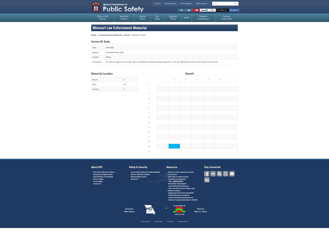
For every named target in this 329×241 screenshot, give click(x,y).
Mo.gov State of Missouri (149, 210)
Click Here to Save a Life (179, 210)
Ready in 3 (135, 179)
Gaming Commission (226, 17)
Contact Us (97, 184)
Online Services (201, 4)
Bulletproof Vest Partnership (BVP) (181, 193)
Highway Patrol (173, 17)
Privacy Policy (98, 179)
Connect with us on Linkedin (204, 10)
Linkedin (207, 180)
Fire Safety (157, 17)
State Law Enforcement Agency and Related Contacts (181, 189)
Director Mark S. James (200, 210)
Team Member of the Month (103, 177)
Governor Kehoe (170, 4)
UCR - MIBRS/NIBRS (175, 181)
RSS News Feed (181, 10)
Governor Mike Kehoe (129, 210)
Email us (189, 10)
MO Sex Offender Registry (140, 174)
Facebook (207, 174)
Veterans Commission (203, 17)
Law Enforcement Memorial (110, 35)
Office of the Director (102, 17)
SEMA (186, 18)
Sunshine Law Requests (177, 179)
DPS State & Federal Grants (178, 177)
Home (93, 35)
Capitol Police (142, 17)
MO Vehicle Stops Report (177, 184)
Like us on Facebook (234, 10)
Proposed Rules (183, 221)
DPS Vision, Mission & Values (104, 172)
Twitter (226, 174)
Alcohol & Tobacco (124, 17)
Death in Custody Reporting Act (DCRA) (183, 200)
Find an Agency (186, 4)
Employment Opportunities (103, 174)
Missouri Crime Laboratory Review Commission (181, 173)
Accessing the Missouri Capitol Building (145, 172)
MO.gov (157, 4)
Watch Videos (196, 10)
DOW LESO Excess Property (178, 195)
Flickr (212, 10)
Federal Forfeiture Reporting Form (180, 198)
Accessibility (98, 181)
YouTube (232, 174)
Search (236, 3)
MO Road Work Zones (139, 177)
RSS (219, 174)
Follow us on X (222, 10)
